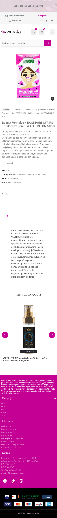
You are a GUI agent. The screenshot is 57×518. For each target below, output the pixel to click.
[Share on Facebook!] (3, 194)
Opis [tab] (6, 216)
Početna (6, 110)
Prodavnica (17, 110)
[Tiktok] (13, 480)
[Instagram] (21, 480)
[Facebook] (4, 480)
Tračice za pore (40, 174)
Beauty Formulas (40, 110)
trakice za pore (12, 178)
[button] (52, 32)
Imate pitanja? (43, 16)
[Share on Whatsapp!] (7, 194)
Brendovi (28, 110)
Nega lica (30, 174)
